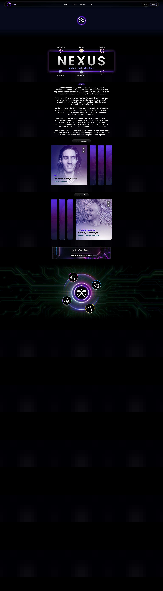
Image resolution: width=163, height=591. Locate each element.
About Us (14, 4)
